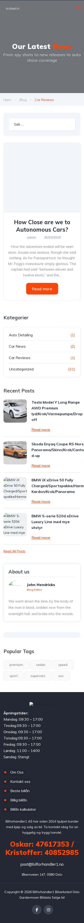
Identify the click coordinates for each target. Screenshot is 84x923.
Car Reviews (19, 357)
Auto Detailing (21, 335)
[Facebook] (37, 909)
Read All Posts (14, 551)
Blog (23, 100)
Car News (17, 346)
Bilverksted (63, 892)
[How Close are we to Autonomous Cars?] (42, 178)
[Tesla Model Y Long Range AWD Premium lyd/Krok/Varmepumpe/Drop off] (15, 411)
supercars (38, 676)
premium (16, 665)
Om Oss (17, 772)
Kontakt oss (20, 781)
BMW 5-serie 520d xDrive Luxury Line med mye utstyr (55, 522)
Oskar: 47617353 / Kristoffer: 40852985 (42, 848)
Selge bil (58, 897)
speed (62, 665)
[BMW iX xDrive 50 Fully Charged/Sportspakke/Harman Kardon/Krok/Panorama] (15, 488)
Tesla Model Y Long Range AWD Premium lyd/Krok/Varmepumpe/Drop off (57, 411)
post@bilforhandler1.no (42, 864)
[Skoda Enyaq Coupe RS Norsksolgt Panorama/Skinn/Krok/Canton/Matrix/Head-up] (15, 452)
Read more (42, 288)
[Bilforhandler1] (17, 8)
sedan (40, 665)
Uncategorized (21, 369)
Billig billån (18, 800)
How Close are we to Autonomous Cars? (42, 226)
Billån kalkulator (23, 809)
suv (61, 676)
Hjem (7, 100)
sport (14, 676)
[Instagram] (48, 909)
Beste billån (20, 790)
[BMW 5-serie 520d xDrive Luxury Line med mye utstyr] (15, 524)
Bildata (45, 897)
